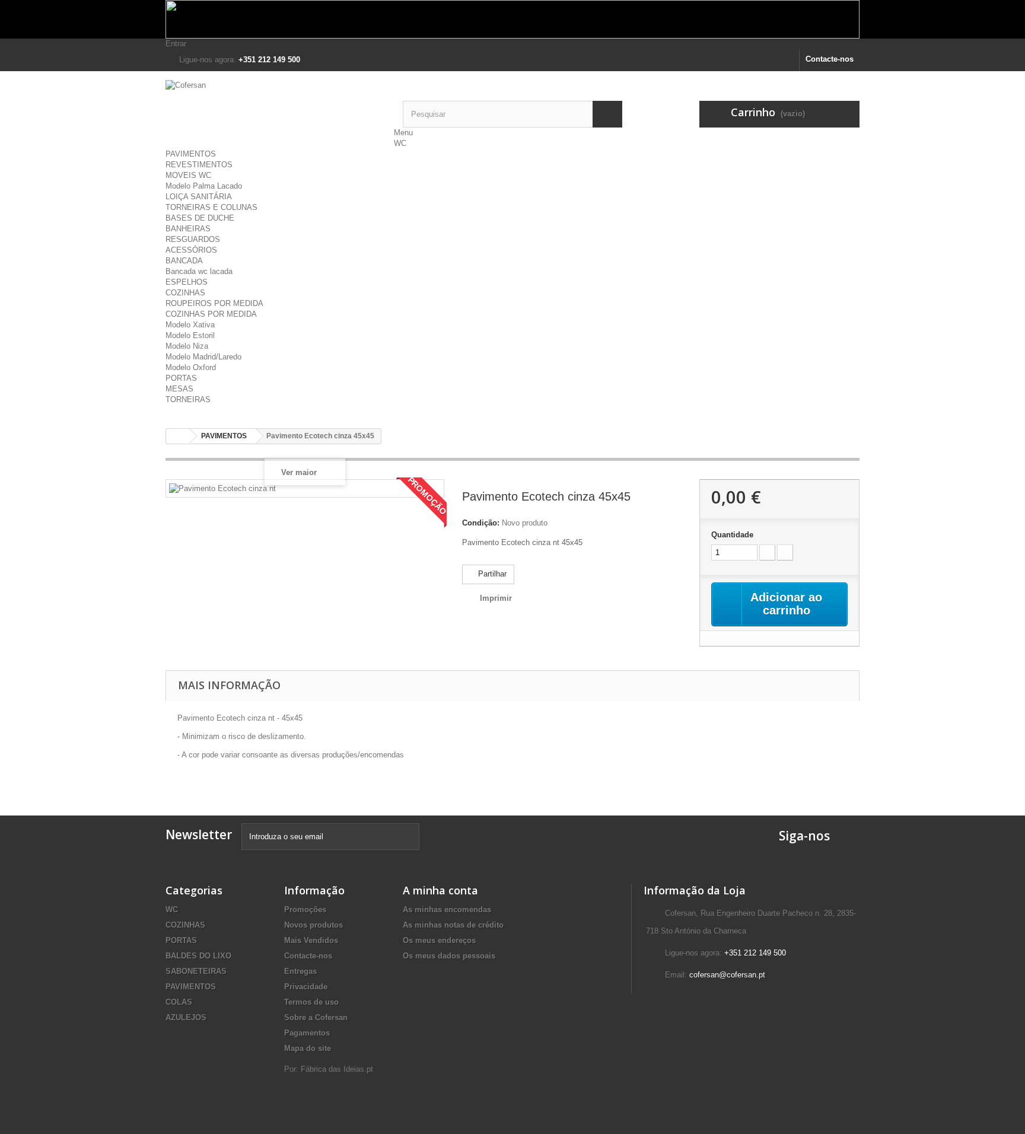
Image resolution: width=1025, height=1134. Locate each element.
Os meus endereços (439, 940)
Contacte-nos (830, 59)
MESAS (179, 388)
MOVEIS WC (188, 175)
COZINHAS (185, 292)
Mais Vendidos (311, 940)
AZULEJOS (185, 1017)
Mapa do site (307, 1048)
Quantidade (732, 534)
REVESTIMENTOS (199, 164)
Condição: (480, 522)
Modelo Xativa (190, 324)
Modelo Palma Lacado (203, 185)
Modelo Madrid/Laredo (203, 356)
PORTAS (181, 378)
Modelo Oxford (190, 367)
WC (400, 143)
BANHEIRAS (188, 228)
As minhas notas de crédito (453, 924)
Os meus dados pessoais (449, 955)
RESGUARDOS (192, 239)
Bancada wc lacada (199, 271)
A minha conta (440, 890)
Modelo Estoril (190, 335)
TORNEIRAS (188, 399)
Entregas (300, 971)
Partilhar (491, 573)
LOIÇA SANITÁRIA (198, 196)
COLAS (178, 1002)
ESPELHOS (186, 282)
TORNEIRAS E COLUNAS (211, 207)
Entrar (175, 43)
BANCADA (184, 260)
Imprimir (496, 598)
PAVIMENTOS (190, 153)
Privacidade (305, 986)
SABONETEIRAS (196, 971)
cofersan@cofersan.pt (727, 974)
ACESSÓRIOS (191, 250)
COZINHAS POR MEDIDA (211, 314)
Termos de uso (311, 1002)
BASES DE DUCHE (199, 218)
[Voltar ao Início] (178, 436)
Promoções (305, 909)
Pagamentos (307, 1032)
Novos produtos (313, 924)
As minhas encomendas (447, 909)
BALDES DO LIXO (198, 955)
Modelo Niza (186, 346)
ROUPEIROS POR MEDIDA (214, 303)
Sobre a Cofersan (316, 1017)
